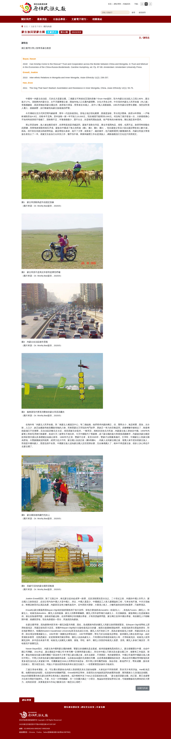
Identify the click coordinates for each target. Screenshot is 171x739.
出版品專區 (59, 19)
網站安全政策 (88, 707)
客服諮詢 (126, 4)
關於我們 (26, 19)
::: (20, 26)
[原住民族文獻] (42, 7)
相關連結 (97, 19)
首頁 (110, 4)
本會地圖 (100, 707)
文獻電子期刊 (79, 19)
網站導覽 (117, 4)
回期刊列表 (142, 688)
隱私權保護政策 (72, 707)
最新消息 (42, 19)
